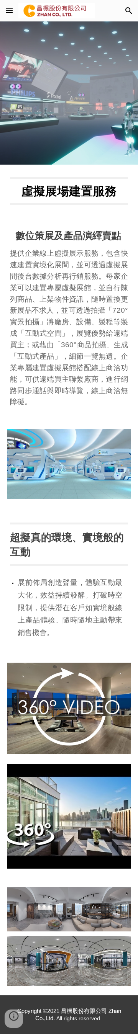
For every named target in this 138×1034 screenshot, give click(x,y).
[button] (9, 10)
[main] (69, 191)
